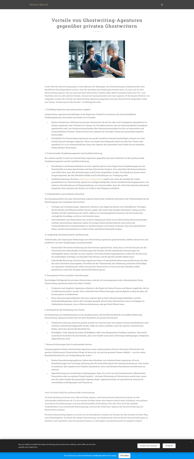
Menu (162, 4)
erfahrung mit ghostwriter (91, 179)
